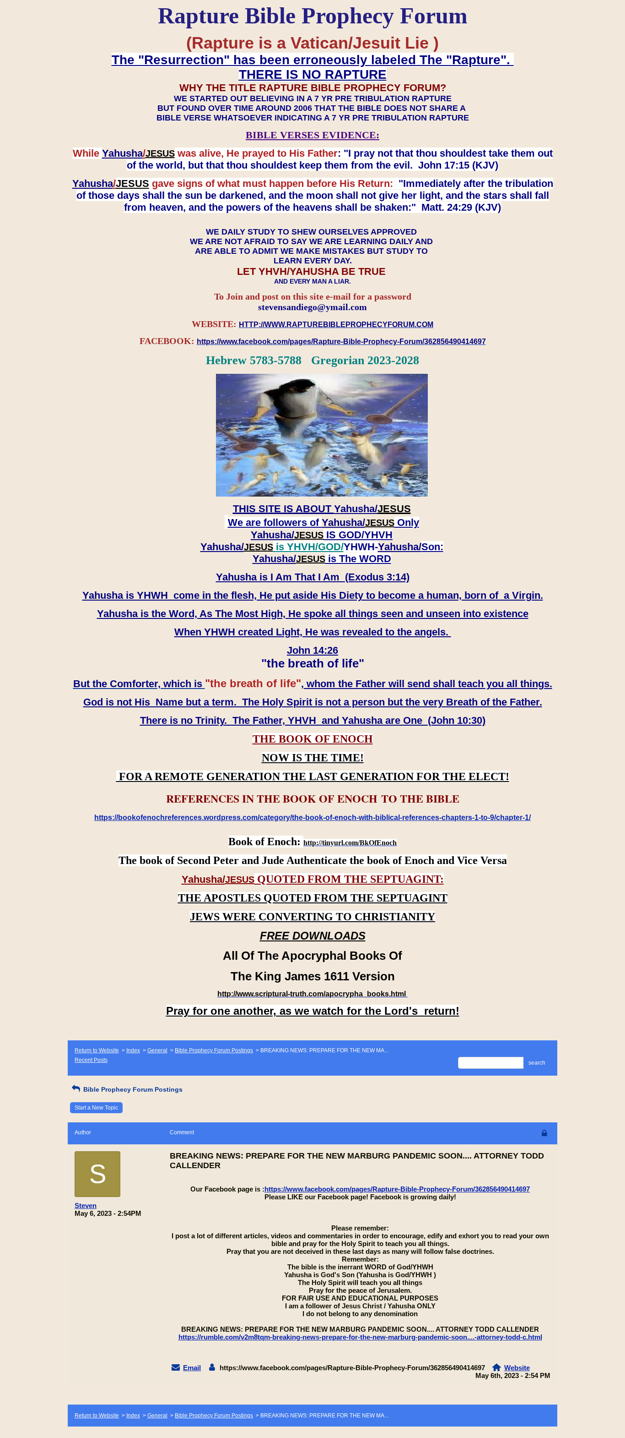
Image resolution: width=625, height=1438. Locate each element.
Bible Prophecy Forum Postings (214, 1050)
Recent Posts (91, 1060)
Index (133, 1050)
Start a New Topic (96, 1107)
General (157, 1050)
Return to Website (97, 1050)
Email (192, 1368)
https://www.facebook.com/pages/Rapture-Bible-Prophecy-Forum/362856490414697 (397, 1189)
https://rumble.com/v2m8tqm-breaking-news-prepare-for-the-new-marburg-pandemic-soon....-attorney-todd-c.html (360, 1337)
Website (517, 1368)
